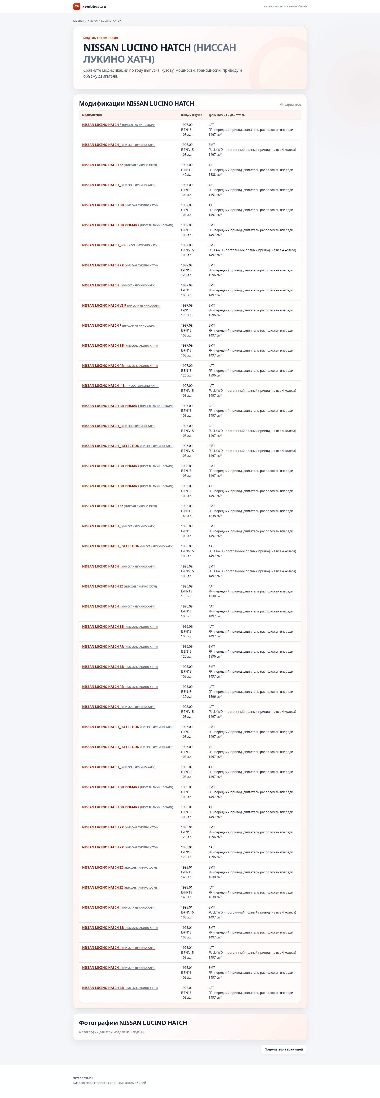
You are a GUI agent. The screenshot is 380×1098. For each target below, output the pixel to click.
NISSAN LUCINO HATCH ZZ (119, 165)
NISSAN (92, 20)
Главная (78, 20)
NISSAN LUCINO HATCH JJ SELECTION (127, 446)
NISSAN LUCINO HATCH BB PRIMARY (127, 225)
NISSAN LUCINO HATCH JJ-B (120, 245)
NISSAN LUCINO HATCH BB (120, 205)
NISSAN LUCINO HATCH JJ (118, 145)
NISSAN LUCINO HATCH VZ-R (121, 305)
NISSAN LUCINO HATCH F (118, 125)
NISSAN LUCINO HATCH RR (120, 265)
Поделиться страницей (283, 1049)
